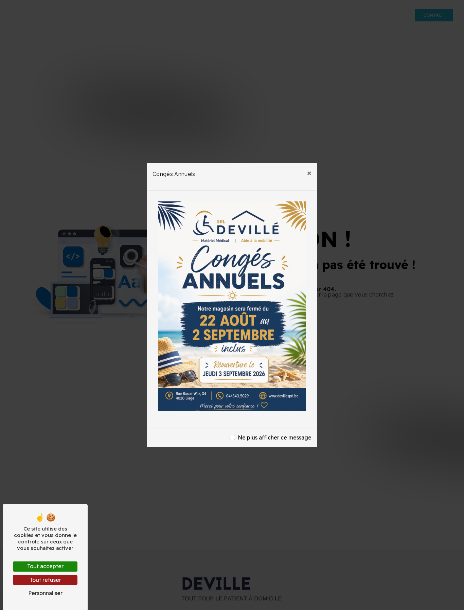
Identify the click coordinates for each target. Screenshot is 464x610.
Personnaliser (45, 593)
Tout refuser (45, 579)
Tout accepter (45, 566)
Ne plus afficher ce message (274, 437)
